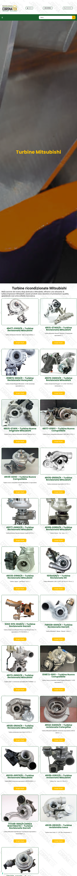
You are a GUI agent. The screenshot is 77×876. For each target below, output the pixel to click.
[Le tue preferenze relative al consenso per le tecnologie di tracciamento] (2, 873)
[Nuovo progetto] (9, 4)
